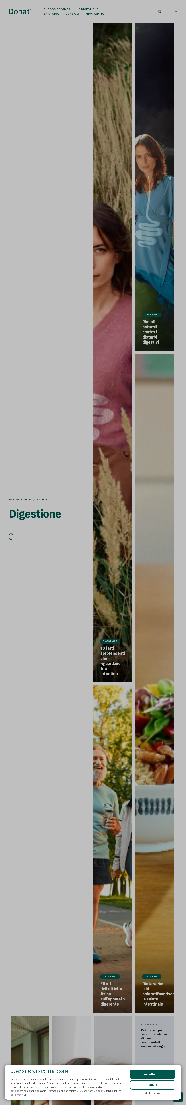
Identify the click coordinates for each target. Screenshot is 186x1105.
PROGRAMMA (94, 13)
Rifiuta (152, 1085)
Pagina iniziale (20, 499)
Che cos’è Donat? (56, 9)
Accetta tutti (152, 1074)
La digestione (87, 9)
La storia (51, 13)
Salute (42, 499)
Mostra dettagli (153, 1093)
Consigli (72, 13)
